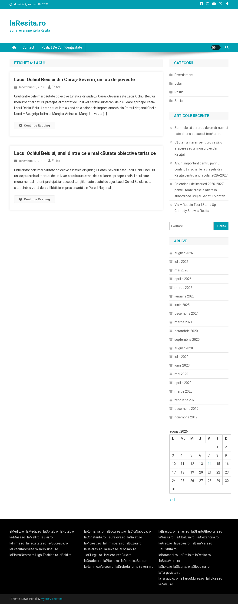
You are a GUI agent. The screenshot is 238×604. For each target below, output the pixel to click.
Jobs (178, 83)
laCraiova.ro (116, 537)
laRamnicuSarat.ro (135, 561)
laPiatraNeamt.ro (22, 555)
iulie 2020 (181, 357)
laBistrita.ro (168, 549)
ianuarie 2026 (185, 296)
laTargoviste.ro (169, 572)
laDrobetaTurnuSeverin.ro (134, 566)
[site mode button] (216, 47)
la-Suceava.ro (58, 543)
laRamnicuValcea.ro (98, 566)
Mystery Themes (52, 599)
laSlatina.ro (181, 566)
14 (210, 464)
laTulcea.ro (214, 578)
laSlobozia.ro (200, 566)
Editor (56, 87)
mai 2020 (181, 374)
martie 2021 (183, 322)
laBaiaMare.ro (202, 543)
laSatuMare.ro (169, 561)
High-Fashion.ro (46, 555)
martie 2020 (183, 391)
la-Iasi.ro (183, 531)
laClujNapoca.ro (139, 531)
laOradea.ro (92, 561)
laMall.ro (33, 537)
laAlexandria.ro (208, 537)
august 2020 (184, 348)
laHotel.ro (67, 531)
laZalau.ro (166, 584)
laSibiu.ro (165, 566)
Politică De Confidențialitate (62, 47)
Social (179, 101)
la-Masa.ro (17, 537)
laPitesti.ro (111, 561)
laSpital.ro (50, 531)
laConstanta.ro (95, 537)
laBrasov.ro (167, 531)
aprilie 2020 (183, 383)
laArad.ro (165, 543)
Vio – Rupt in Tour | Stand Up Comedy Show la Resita (195, 208)
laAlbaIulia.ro (185, 537)
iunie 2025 (182, 305)
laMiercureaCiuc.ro (118, 555)
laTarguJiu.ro (169, 578)
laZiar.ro (47, 537)
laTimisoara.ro (113, 543)
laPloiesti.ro (92, 543)
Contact (28, 47)
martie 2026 (183, 288)
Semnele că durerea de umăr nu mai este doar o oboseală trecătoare (201, 131)
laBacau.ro (182, 543)
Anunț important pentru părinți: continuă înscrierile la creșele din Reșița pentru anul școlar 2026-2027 (201, 169)
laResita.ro (28, 23)
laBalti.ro (65, 555)
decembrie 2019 (186, 408)
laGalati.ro (134, 537)
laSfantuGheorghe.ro (206, 531)
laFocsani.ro (127, 549)
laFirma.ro (17, 543)
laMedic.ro (34, 531)
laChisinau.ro (48, 549)
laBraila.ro (187, 555)
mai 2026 (181, 270)
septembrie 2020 (187, 339)
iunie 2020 (182, 365)
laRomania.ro (94, 531)
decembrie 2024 (186, 313)
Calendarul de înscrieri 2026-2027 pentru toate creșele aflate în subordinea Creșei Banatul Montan (200, 190)
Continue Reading (37, 125)
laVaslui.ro (167, 537)
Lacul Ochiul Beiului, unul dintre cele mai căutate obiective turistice (85, 153)
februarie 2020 (185, 400)
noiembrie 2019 (186, 417)
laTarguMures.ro (192, 578)
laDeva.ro (111, 549)
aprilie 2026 (183, 279)
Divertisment (184, 75)
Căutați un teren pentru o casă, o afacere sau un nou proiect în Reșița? (198, 148)
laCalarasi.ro (93, 549)
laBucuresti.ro (116, 531)
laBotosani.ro (168, 555)
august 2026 (184, 253)
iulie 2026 (181, 262)
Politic (179, 92)
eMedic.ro (17, 531)
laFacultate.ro (36, 543)
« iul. (172, 500)
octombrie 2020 (186, 331)
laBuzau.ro (134, 543)
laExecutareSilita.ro (24, 549)
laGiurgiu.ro (95, 555)
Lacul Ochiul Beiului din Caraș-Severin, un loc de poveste (74, 79)
